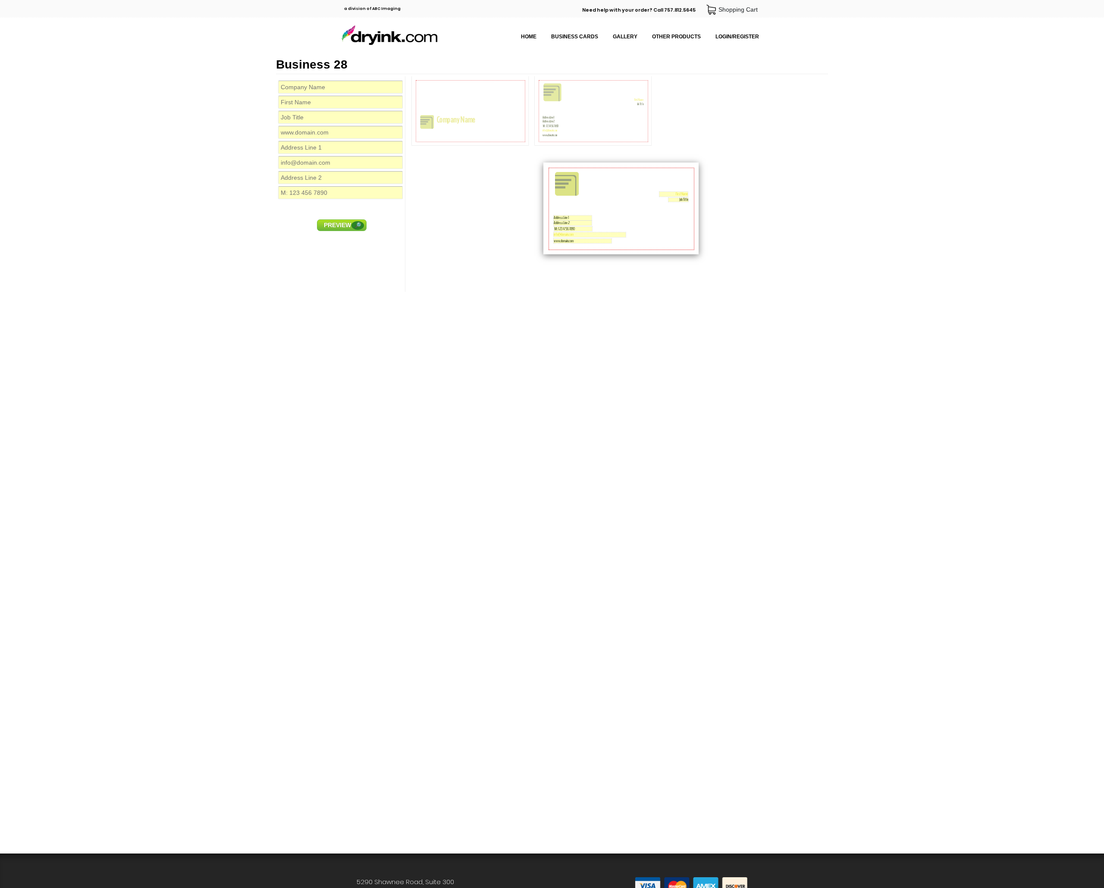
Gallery (625, 37)
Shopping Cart (739, 9)
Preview (342, 225)
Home (528, 37)
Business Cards (574, 37)
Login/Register (737, 37)
